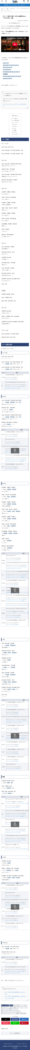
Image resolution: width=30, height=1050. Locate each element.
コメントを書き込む (15, 1033)
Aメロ (15, 124)
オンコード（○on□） (23, 1005)
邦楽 (11, 1005)
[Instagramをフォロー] (11, 531)
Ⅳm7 (16, 1005)
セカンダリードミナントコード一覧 (12, 388)
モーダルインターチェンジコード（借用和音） (11, 1013)
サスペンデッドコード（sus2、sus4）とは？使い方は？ (17, 848)
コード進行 (14, 118)
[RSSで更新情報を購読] (15, 535)
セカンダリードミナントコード (21, 1007)
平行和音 (24, 1013)
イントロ (16, 122)
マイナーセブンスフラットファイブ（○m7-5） (11, 1011)
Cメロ (15, 132)
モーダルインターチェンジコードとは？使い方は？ (16, 459)
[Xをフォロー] (5, 531)
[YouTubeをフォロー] (18, 531)
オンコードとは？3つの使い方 (11, 379)
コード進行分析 (15, 120)
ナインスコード (14, 1009)
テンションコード (6, 1009)
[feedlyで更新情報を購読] (25, 531)
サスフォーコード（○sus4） (8, 1007)
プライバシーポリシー (22, 1043)
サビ (15, 128)
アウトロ (16, 134)
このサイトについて (8, 1043)
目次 (13, 115)
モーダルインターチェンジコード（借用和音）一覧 (16, 461)
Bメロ (15, 126)
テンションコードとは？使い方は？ (13, 443)
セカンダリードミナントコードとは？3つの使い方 (15, 386)
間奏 (15, 130)
